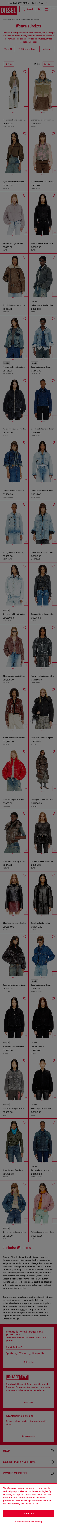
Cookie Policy (31, 1503)
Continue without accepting (28, 1521)
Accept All (29, 1513)
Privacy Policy (13, 1503)
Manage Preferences (33, 1500)
